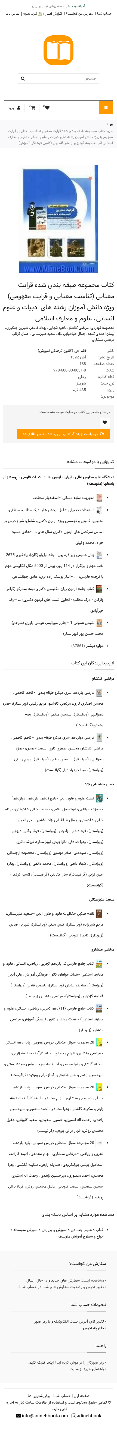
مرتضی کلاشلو (79, 328)
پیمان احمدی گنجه (101, 334)
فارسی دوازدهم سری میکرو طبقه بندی (65, 737)
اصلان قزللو (21, 334)
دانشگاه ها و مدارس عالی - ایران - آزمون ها (81, 477)
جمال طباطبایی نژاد (71, 334)
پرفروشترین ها (39, 1396)
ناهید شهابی (57, 328)
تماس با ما (12, 13)
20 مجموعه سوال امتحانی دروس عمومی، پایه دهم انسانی (50, 1042)
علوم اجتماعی (81, 1230)
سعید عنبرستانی (43, 334)
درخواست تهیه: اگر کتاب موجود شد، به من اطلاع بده (60, 434)
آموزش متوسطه (25, 1230)
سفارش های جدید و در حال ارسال (53, 1280)
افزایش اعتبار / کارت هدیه (42, 14)
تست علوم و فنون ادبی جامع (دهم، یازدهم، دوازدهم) (53, 798)
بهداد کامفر (38, 328)
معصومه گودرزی (102, 328)
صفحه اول (82, 1396)
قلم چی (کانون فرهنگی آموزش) (62, 351)
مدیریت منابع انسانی (78, 498)
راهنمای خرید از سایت (87, 1369)
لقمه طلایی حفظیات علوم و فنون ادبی (65, 913)
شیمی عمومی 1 (82, 623)
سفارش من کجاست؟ (79, 13)
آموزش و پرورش (54, 1230)
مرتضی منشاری (103, 340)
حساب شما (104, 13)
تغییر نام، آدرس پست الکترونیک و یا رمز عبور (69, 1321)
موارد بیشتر (94, 646)
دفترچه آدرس (93, 1328)
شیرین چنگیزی (17, 328)
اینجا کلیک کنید (41, 1362)
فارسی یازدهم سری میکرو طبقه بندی (66, 692)
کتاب (99, 1230)
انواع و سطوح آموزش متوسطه (80, 1236)
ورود (11, 108)
